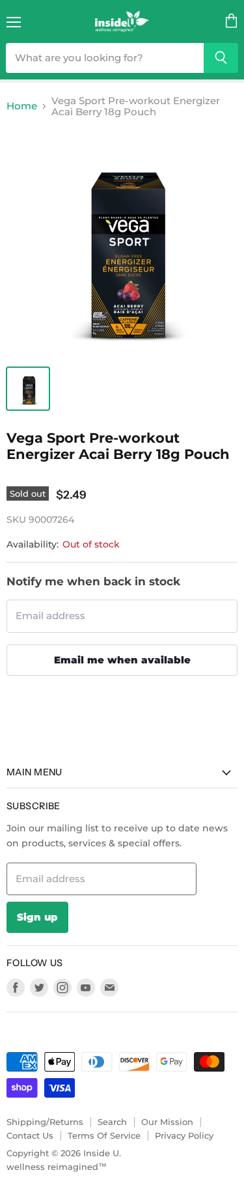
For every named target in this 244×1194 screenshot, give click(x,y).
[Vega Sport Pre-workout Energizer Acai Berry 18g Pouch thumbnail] (28, 389)
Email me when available (122, 660)
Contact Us (30, 1135)
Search (112, 1122)
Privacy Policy (184, 1135)
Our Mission (167, 1122)
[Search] (221, 58)
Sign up (37, 917)
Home (22, 105)
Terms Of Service (104, 1135)
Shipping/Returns (45, 1122)
